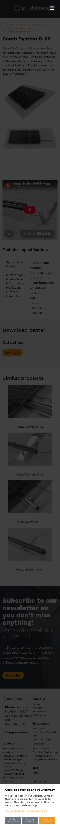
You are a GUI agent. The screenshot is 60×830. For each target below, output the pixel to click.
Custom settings (29, 820)
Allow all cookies (47, 820)
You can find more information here (26, 811)
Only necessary (12, 820)
